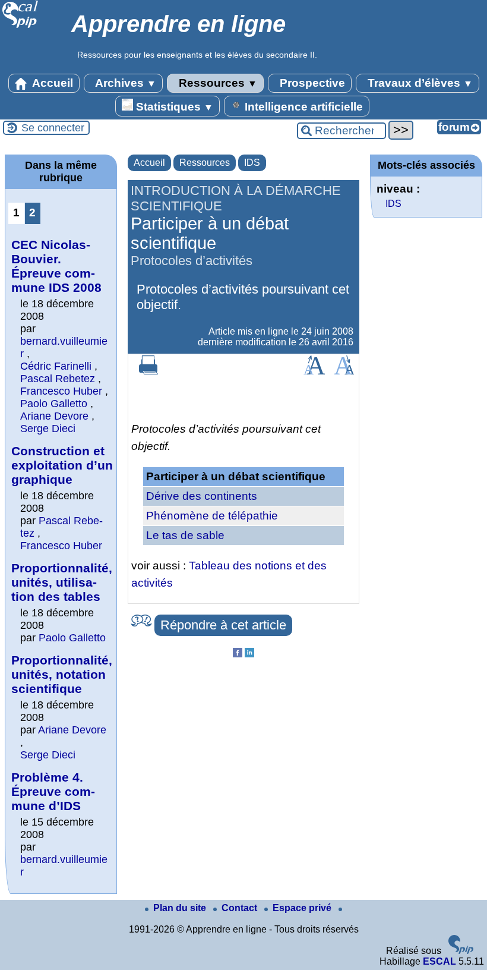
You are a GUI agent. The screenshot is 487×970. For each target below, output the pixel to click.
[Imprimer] (148, 371)
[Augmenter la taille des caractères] (314, 371)
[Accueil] (20, 26)
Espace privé (303, 908)
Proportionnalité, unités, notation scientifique (61, 674)
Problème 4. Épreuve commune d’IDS (53, 791)
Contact (241, 908)
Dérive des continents (201, 496)
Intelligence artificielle (302, 106)
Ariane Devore (54, 416)
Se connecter (52, 128)
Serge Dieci (47, 428)
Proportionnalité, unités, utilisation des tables (61, 582)
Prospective (311, 83)
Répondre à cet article (223, 625)
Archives (124, 83)
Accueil (51, 83)
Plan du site (180, 908)
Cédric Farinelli (55, 366)
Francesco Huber (61, 391)
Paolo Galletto (53, 404)
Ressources (216, 83)
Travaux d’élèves (419, 83)
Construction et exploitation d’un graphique (62, 465)
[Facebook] (237, 654)
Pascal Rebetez (57, 379)
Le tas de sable (185, 535)
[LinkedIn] (249, 654)
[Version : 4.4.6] (461, 951)
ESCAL (439, 961)
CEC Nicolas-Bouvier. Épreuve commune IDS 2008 (56, 266)
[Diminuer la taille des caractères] (344, 371)
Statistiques (173, 106)
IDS (252, 163)
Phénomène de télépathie (212, 515)
